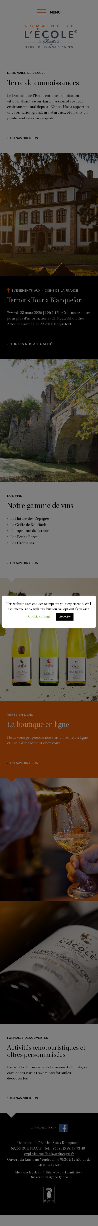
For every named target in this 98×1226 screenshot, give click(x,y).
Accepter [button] (65, 616)
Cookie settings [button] (39, 617)
